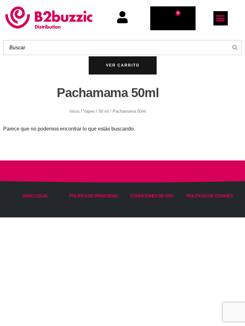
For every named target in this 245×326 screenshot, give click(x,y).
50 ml (104, 111)
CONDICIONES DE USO (151, 195)
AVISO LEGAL (35, 195)
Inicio (74, 111)
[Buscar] (235, 47)
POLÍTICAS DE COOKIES (209, 195)
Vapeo (89, 111)
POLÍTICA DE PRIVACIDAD (93, 195)
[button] (220, 18)
